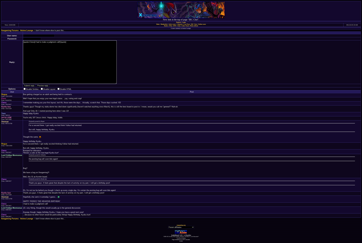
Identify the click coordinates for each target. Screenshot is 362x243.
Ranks (166, 26)
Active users (172, 24)
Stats (178, 26)
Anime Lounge (26, 30)
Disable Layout (49, 89)
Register (178, 22)
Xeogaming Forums (10, 30)
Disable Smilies (32, 89)
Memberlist (164, 24)
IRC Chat (194, 24)
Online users (202, 24)
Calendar (180, 24)
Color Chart (185, 26)
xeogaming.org (181, 225)
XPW (174, 26)
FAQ (170, 26)
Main (158, 24)
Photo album (194, 26)
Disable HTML (65, 89)
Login (184, 22)
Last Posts (187, 24)
